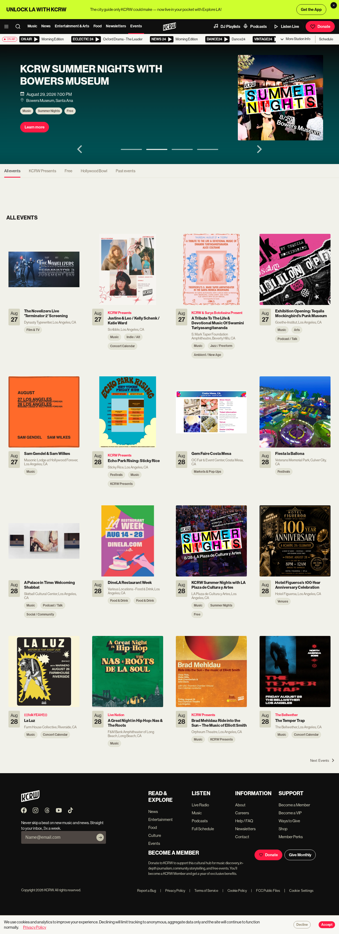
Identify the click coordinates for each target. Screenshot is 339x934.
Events (136, 26)
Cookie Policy (234, 891)
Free (70, 111)
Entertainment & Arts (72, 26)
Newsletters (116, 26)
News (46, 26)
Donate (324, 26)
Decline (302, 925)
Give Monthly (300, 855)
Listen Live (290, 26)
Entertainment (160, 819)
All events (12, 171)
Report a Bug (146, 891)
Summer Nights (49, 111)
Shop (283, 829)
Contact (242, 836)
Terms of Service (203, 891)
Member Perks (291, 836)
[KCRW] (30, 800)
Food (97, 26)
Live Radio (200, 805)
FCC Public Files (265, 891)
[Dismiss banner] (334, 5)
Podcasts (258, 26)
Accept (326, 925)
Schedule (326, 39)
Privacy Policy (172, 891)
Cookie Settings (301, 891)
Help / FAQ (244, 821)
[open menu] (8, 26)
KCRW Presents (42, 171)
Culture (154, 835)
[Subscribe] (100, 837)
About (240, 805)
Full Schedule (203, 829)
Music (32, 26)
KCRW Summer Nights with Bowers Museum (91, 75)
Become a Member (294, 805)
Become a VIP (290, 813)
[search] (19, 26)
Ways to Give (289, 821)
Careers (242, 813)
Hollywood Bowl (94, 171)
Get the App (311, 9)
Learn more (34, 127)
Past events (125, 171)
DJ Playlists (230, 26)
